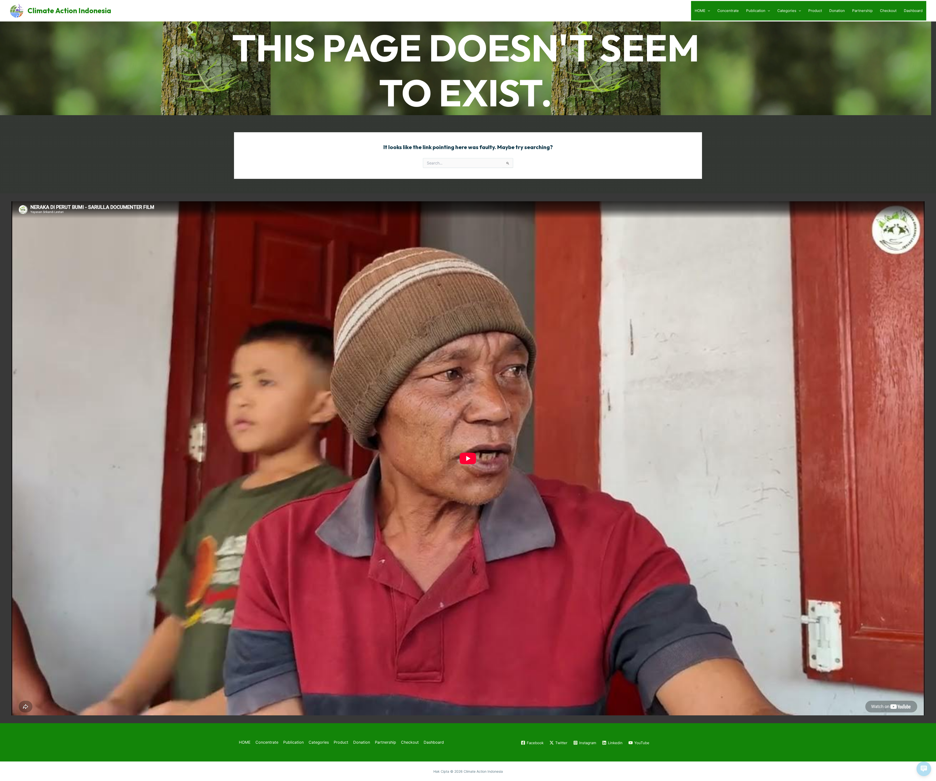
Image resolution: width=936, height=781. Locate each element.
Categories (786, 10)
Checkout (888, 10)
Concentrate (728, 10)
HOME (700, 10)
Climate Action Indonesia (69, 10)
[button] (707, 10)
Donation (837, 10)
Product (815, 10)
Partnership (862, 10)
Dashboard (913, 10)
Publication (755, 10)
